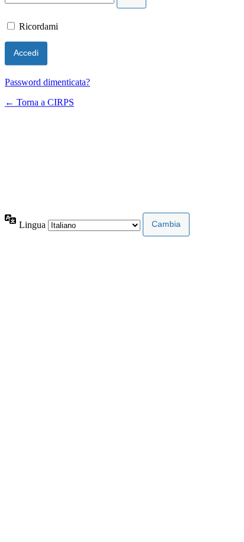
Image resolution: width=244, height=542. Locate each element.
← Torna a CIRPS (39, 102)
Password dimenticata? (47, 82)
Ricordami (38, 26)
